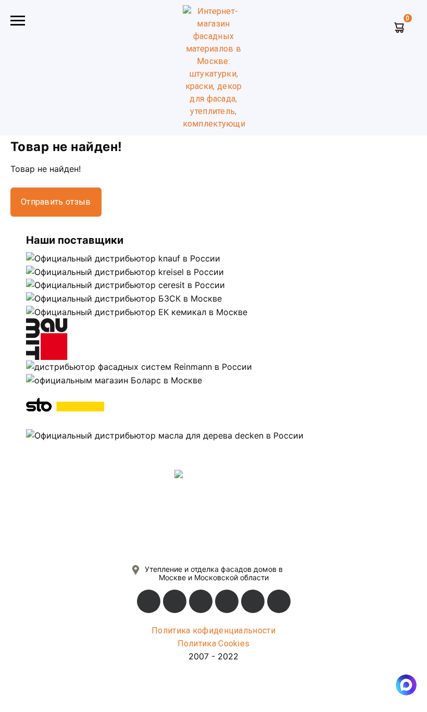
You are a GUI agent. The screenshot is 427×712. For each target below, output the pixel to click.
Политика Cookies (214, 643)
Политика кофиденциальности (213, 630)
